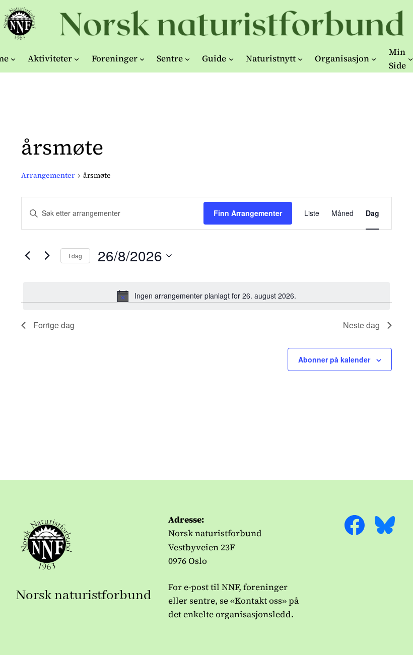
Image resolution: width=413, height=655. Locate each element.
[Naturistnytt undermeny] (300, 58)
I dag (75, 255)
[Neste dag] (47, 256)
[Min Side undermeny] (410, 58)
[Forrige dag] (27, 256)
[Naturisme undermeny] (13, 58)
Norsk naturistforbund (84, 595)
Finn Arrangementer (248, 213)
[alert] (206, 296)
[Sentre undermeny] (187, 58)
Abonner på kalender (334, 359)
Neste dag (361, 325)
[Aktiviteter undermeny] (76, 58)
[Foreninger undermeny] (142, 58)
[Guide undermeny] (231, 58)
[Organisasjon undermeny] (373, 58)
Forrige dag (54, 325)
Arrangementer (48, 175)
